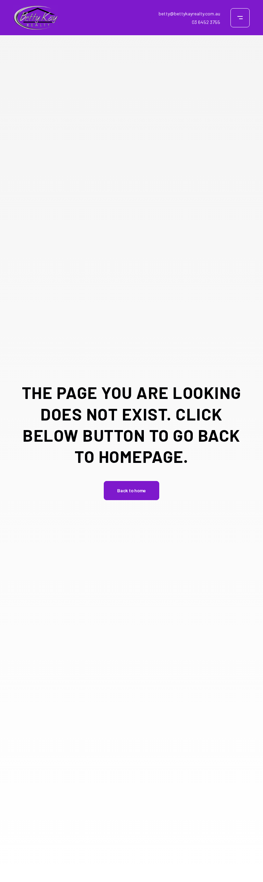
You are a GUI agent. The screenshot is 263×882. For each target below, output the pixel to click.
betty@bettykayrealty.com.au (189, 13)
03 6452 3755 (206, 22)
